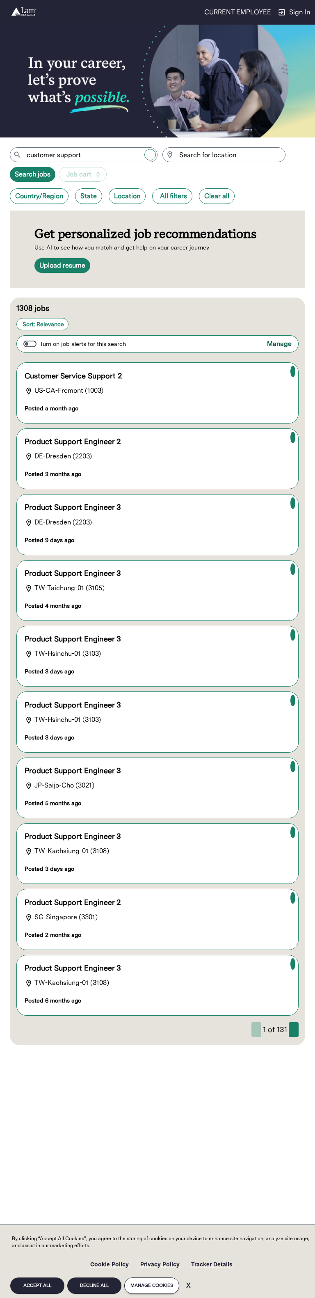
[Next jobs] (294, 1029)
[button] (39, 196)
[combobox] (84, 154)
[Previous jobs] (256, 1029)
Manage (279, 344)
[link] (23, 12)
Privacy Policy (160, 1264)
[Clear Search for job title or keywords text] (150, 154)
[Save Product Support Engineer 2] (292, 437)
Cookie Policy (109, 1264)
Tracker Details (212, 1264)
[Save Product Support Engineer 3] (292, 503)
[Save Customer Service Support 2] (292, 371)
